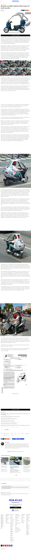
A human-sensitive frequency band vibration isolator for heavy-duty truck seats (10, 416)
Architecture (7, 515)
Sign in (3, 486)
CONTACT (2, 526)
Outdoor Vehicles (11, 517)
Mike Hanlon (7, 442)
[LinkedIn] (24, 10)
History (16, 521)
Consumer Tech (17, 518)
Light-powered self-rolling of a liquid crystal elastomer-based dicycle (9, 418)
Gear (11, 515)
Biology (27, 519)
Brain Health (27, 525)
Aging (27, 524)
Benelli (22, 433)
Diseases (27, 530)
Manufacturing (7, 518)
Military (6, 520)
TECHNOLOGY (17, 514)
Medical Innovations (27, 532)
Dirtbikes (11, 527)
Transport (27, 433)
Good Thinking (17, 520)
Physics (27, 521)
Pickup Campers (11, 535)
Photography (17, 527)
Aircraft (22, 515)
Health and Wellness (27, 534)
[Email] (29, 10)
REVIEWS (2, 521)
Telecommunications (18, 530)
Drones (16, 519)
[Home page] (15, 1)
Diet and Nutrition (27, 527)
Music (16, 525)
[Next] (29, 465)
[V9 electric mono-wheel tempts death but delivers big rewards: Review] (15, 461)
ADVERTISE (2, 522)
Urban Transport (3, 4)
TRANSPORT (23, 514)
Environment (28, 520)
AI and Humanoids (17, 515)
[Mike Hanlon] (2, 443)
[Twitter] (23, 10)
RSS (1, 527)
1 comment (19, 438)
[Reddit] (26, 10)
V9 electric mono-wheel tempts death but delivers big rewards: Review (15, 467)
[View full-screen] (30, 13)
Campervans (12, 524)
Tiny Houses (12, 520)
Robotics (7, 521)
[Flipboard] (28, 10)
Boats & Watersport (11, 523)
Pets (15, 526)
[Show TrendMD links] (29, 429)
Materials (7, 519)
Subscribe (15, 507)
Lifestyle (16, 524)
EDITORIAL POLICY (2, 518)
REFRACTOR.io (28, 514)
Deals (16, 532)
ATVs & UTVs (12, 521)
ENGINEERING (7, 514)
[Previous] (2, 465)
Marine (22, 519)
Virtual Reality (17, 531)
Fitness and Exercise (27, 529)
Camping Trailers (11, 526)
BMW (15, 433)
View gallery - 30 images (15, 35)
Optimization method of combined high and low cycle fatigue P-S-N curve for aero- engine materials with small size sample (15, 425)
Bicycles (22, 518)
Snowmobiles (12, 540)
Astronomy (27, 518)
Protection (5, 435)
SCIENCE (27, 515)
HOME (2, 514)
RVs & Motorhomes (12, 537)
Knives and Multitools (11, 531)
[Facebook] (21, 10)
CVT (18, 433)
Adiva (12, 435)
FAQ (1, 528)
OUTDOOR (11, 514)
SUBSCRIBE (2, 515)
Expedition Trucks (11, 529)
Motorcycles (23, 520)
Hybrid (12, 433)
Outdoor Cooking (11, 533)
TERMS (2, 523)
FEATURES (2, 520)
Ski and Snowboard (11, 539)
